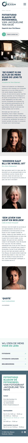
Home (3, 10)
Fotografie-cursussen (10, 359)
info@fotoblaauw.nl (13, 404)
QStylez (10, 434)
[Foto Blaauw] (9, 4)
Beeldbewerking (8, 364)
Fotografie (6, 353)
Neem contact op (12, 34)
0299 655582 (10, 403)
